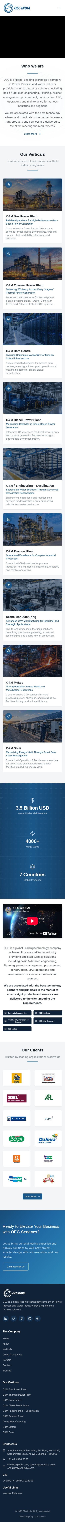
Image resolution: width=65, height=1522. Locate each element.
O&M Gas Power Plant (14, 1389)
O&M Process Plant (13, 1416)
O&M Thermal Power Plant (17, 1394)
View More (31, 1196)
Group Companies (12, 1354)
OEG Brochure (44, 1013)
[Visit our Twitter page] (14, 1319)
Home (6, 1338)
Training (7, 1370)
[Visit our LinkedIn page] (6, 1319)
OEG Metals (12, 1029)
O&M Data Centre (12, 1400)
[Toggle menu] (59, 8)
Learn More (30, 133)
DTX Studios (40, 1516)
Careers (7, 1359)
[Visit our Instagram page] (30, 1319)
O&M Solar (8, 1432)
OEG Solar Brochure (46, 1021)
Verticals (7, 1349)
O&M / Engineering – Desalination (21, 1410)
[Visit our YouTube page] (38, 1319)
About (6, 1343)
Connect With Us (15, 1266)
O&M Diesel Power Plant (16, 1405)
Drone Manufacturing (14, 1421)
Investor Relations (12, 1493)
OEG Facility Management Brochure (18, 1021)
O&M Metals (9, 1426)
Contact (7, 1365)
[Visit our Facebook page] (22, 1319)
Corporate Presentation (17, 1013)
